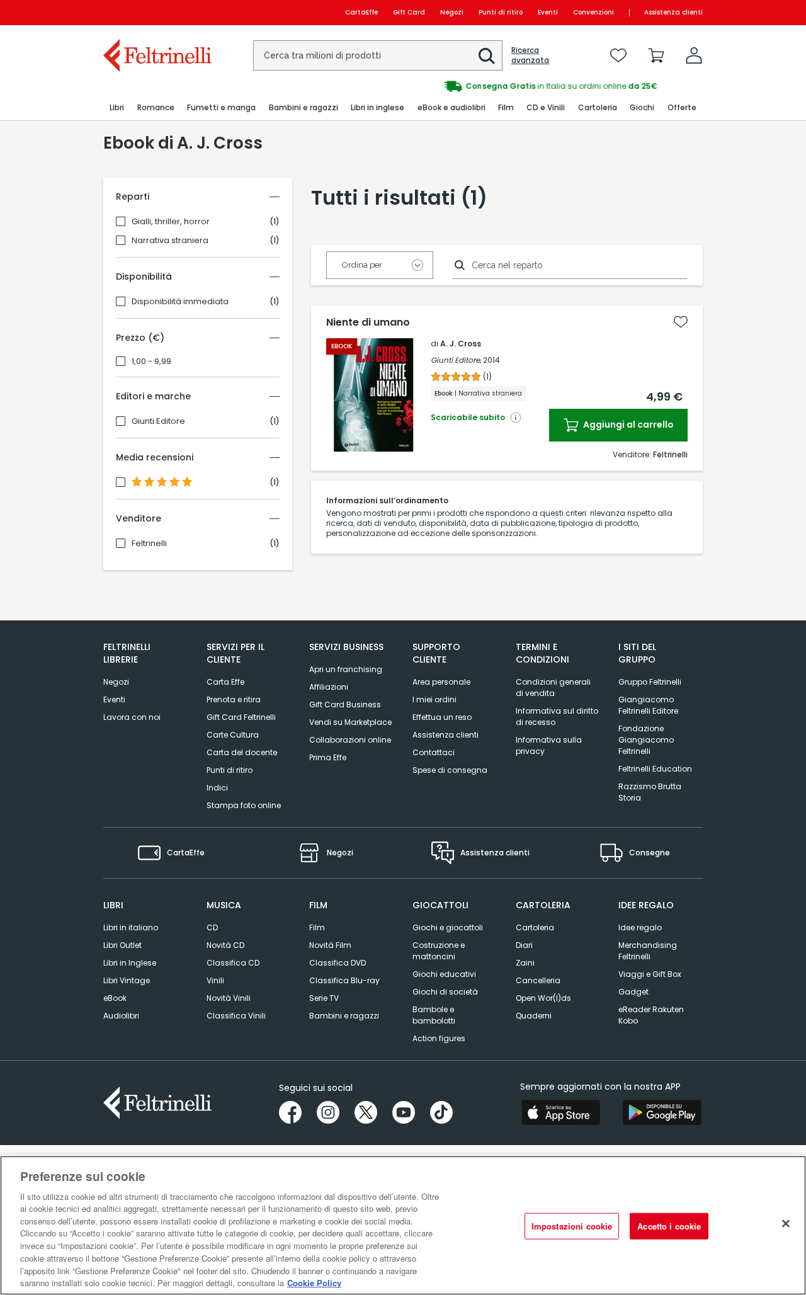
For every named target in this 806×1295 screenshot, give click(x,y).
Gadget (633, 991)
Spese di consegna (449, 770)
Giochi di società (445, 991)
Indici (217, 787)
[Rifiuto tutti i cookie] (786, 1224)
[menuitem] (116, 108)
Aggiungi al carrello (627, 424)
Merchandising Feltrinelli (647, 951)
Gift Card (409, 12)
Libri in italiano (130, 927)
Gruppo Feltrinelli (649, 681)
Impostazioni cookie (571, 1226)
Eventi (548, 12)
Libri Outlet (122, 945)
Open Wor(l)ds (543, 998)
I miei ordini (434, 699)
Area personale (441, 681)
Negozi (451, 12)
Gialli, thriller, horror (171, 222)
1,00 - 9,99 (151, 362)
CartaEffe (361, 12)
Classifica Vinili (236, 1015)
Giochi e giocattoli (447, 927)
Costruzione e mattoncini (438, 951)
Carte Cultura (233, 734)
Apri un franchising (345, 669)
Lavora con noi (132, 717)
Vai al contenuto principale (156, 12)
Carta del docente (242, 752)
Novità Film (330, 945)
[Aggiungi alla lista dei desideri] (680, 321)
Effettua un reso (442, 717)
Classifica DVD (337, 962)
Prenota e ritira (234, 699)
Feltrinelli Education (655, 768)
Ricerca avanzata (530, 55)
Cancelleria (538, 980)
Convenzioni (593, 12)
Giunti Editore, (456, 360)
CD (212, 927)
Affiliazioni (328, 687)
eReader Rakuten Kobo (651, 1015)
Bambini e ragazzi (344, 1015)
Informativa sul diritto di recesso (557, 716)
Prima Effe (327, 757)
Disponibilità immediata (180, 302)
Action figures (438, 1038)
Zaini (525, 962)
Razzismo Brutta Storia (649, 792)
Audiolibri (121, 1015)
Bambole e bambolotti (433, 1015)
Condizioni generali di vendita (553, 687)
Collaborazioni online (350, 739)
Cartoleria (535, 927)
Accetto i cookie (669, 1226)
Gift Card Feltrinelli (241, 717)
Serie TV (324, 998)
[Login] (694, 55)
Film (317, 927)
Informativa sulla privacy (549, 745)
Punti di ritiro (501, 12)
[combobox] (377, 55)
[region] (403, 1225)
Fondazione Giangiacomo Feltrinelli (646, 739)
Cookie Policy (314, 1282)
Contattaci (433, 752)
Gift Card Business (345, 704)
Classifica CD (233, 962)
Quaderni (534, 1015)
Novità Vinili (229, 998)
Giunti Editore (158, 421)
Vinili (215, 980)
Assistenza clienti (673, 12)
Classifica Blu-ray (344, 980)
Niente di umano (368, 322)
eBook (115, 998)
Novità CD (225, 945)
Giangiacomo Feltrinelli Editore (648, 705)
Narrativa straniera (170, 241)
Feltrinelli (149, 544)
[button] (486, 56)
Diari (524, 945)
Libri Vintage (126, 980)
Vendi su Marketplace (350, 722)
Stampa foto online (244, 805)
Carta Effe (225, 681)
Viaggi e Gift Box (649, 974)
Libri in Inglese (129, 962)
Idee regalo (640, 927)
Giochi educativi (444, 974)
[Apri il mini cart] (656, 55)
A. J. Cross (460, 343)
